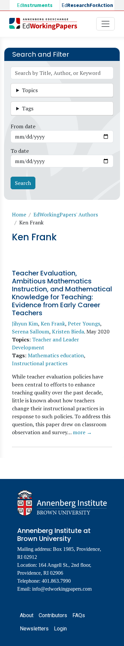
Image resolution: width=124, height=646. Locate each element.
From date (23, 126)
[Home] (45, 24)
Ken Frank (53, 323)
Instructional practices (39, 363)
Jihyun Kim (25, 323)
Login (60, 628)
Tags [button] (27, 108)
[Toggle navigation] (105, 23)
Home (19, 214)
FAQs (78, 615)
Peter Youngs (84, 323)
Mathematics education (56, 355)
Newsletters (34, 628)
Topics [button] (30, 90)
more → (82, 432)
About (26, 615)
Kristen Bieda (68, 331)
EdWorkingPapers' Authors (65, 214)
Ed (35, 5)
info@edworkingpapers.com (62, 589)
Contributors (53, 615)
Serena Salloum (30, 331)
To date (20, 150)
